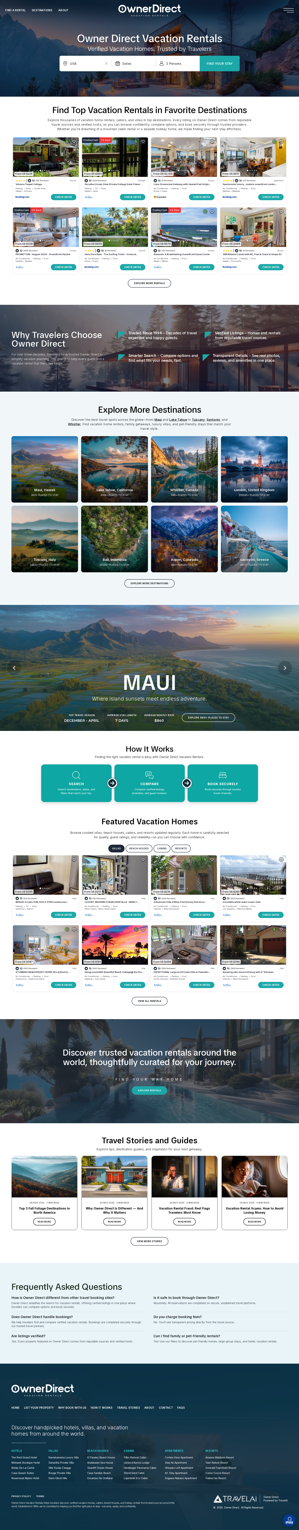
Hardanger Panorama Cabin (140, 1468)
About (63, 10)
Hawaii (19, 191)
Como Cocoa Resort (218, 1473)
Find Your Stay (220, 64)
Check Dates (63, 197)
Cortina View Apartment (179, 1457)
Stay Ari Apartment (176, 1462)
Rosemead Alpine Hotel (25, 1478)
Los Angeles (229, 909)
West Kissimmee (171, 909)
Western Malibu (244, 909)
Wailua (165, 261)
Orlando (157, 909)
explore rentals (149, 1090)
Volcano (28, 191)
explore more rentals (149, 283)
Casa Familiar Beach (99, 1473)
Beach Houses (97, 1451)
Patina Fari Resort (216, 1478)
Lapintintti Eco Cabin (136, 1478)
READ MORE (44, 1221)
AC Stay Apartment (176, 1473)
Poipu (164, 191)
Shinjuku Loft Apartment (179, 1468)
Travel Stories (128, 1408)
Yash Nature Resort (217, 1462)
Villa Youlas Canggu (59, 1468)
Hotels (16, 1451)
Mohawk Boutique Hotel (25, 1462)
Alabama (88, 979)
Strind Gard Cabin (134, 1473)
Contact (166, 1408)
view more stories (149, 1241)
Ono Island (100, 979)
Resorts (212, 1451)
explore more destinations (149, 583)
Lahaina (19, 261)
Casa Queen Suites (22, 1473)
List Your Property (39, 1408)
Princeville (236, 261)
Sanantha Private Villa (61, 1462)
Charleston (21, 979)
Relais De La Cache (22, 1468)
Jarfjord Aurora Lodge (137, 1462)
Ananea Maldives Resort (220, 1457)
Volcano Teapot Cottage (29, 184)
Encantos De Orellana (99, 1478)
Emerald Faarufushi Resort (221, 1468)
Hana (95, 191)
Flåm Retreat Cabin (135, 1457)
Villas (53, 1451)
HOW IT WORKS (102, 1408)
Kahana (28, 261)
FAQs (181, 1408)
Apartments (174, 1451)
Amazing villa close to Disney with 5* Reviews (248, 972)
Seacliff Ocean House (100, 1468)
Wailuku (226, 191)
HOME (15, 1408)
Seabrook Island (36, 979)
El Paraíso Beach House (101, 1457)
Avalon (30, 909)
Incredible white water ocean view (241, 902)
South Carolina (161, 979)
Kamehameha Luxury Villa (63, 1457)
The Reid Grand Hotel (24, 1457)
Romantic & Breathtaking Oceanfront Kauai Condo (182, 254)
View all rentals (149, 1001)
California (20, 909)
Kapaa (156, 261)
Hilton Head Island (106, 909)
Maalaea (236, 191)
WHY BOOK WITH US (72, 1408)
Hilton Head (90, 909)
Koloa (156, 191)
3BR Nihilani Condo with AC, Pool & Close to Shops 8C (252, 254)
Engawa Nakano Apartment (181, 1478)
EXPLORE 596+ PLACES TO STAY (213, 717)
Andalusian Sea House (100, 1462)
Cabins (129, 1451)
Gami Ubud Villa (57, 1478)
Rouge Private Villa (59, 1473)
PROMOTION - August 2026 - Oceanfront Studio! (43, 254)
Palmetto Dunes (177, 979)
